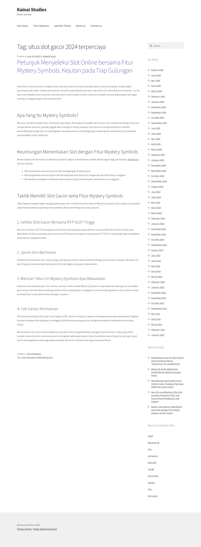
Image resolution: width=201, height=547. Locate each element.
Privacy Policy (24, 529)
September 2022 (159, 308)
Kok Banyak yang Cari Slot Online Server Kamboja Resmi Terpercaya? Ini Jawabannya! (167, 360)
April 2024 (156, 207)
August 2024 (157, 186)
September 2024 (159, 181)
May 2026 (155, 80)
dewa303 (152, 462)
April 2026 (156, 85)
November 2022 (158, 298)
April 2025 (156, 144)
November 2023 (158, 234)
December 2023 (158, 229)
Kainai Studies (31, 9)
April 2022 (156, 319)
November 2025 (158, 112)
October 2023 (157, 239)
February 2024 (158, 218)
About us (80, 25)
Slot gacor (153, 495)
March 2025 (156, 149)
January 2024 (157, 223)
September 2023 (159, 244)
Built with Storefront (45, 529)
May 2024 (155, 202)
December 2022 (158, 292)
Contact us (96, 25)
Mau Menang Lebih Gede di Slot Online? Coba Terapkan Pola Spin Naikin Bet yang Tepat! (167, 383)
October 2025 (157, 117)
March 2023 (156, 276)
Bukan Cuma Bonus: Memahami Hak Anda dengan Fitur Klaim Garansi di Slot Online (166, 409)
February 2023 (158, 282)
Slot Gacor (22, 25)
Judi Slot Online (62, 25)
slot (150, 449)
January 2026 (157, 101)
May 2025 (155, 138)
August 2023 (157, 250)
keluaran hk (153, 442)
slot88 (151, 469)
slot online (153, 475)
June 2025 (156, 133)
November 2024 (158, 170)
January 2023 (157, 287)
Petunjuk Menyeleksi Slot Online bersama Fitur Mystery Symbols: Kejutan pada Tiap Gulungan (75, 66)
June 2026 (156, 75)
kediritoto (133, 159)
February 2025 (158, 154)
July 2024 (155, 191)
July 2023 (155, 255)
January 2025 (157, 160)
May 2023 (155, 266)
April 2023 (156, 271)
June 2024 (156, 197)
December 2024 (158, 165)
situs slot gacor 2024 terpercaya (37, 357)
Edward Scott (49, 56)
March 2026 (156, 91)
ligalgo (151, 482)
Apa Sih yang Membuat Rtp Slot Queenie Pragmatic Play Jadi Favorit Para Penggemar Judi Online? (166, 397)
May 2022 (155, 313)
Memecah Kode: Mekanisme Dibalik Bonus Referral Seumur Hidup (166, 372)
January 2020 (157, 335)
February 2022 (158, 329)
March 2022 (156, 324)
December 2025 (158, 107)
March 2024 (156, 213)
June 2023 (156, 260)
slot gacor (153, 456)
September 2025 (159, 122)
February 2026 (158, 96)
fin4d (150, 436)
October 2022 (157, 303)
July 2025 (155, 128)
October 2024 (157, 175)
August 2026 (157, 69)
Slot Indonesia (41, 25)
